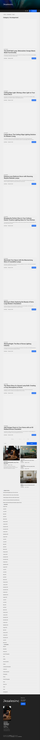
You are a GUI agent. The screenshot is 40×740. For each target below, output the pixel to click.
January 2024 (5, 584)
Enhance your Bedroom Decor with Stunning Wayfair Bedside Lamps (18, 177)
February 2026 (5, 521)
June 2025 (4, 541)
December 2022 (5, 617)
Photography (5, 674)
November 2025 (5, 529)
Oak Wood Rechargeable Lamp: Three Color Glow (10, 492)
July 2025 (4, 539)
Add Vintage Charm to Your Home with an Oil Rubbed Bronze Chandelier (18, 428)
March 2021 (5, 642)
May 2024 (4, 574)
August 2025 (5, 536)
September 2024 (5, 564)
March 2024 (5, 579)
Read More (34, 58)
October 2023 (5, 592)
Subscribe (23, 703)
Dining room (5, 651)
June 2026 (4, 511)
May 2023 (4, 604)
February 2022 (5, 632)
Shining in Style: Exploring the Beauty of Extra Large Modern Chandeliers (19, 302)
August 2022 (5, 627)
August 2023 (5, 597)
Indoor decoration (6, 661)
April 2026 (4, 516)
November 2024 (5, 559)
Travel (4, 686)
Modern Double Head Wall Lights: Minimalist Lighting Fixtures (12, 502)
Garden (4, 659)
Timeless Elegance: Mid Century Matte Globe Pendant (11, 497)
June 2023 (4, 602)
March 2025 (5, 549)
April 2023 (4, 607)
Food (4, 656)
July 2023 (4, 599)
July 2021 (4, 640)
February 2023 (5, 612)
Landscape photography (7, 666)
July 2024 (4, 569)
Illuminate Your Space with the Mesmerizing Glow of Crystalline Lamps (18, 261)
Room (4, 681)
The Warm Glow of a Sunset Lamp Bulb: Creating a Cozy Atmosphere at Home (20, 386)
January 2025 (5, 554)
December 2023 (5, 587)
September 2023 (5, 594)
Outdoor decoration (6, 671)
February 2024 (5, 582)
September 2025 (5, 534)
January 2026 (5, 524)
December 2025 (5, 526)
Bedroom (4, 646)
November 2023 (5, 589)
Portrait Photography (6, 679)
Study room (5, 684)
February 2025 (5, 551)
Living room (5, 669)
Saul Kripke (5, 58)
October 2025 (5, 531)
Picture (4, 676)
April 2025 (4, 546)
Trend (4, 689)
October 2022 (5, 622)
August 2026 (5, 506)
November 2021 (5, 637)
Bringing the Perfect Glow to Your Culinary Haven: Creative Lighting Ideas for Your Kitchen (19, 219)
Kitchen (4, 664)
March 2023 (5, 609)
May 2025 (4, 544)
